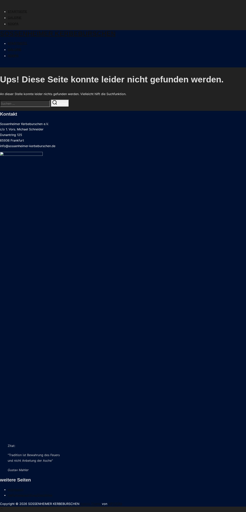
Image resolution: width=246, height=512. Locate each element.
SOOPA (13, 24)
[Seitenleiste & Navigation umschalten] (1, 65)
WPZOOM (115, 504)
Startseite (17, 11)
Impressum (15, 489)
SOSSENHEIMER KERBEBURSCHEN (58, 33)
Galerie (15, 17)
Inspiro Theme (90, 504)
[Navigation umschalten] (1, 3)
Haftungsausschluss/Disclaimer (30, 495)
